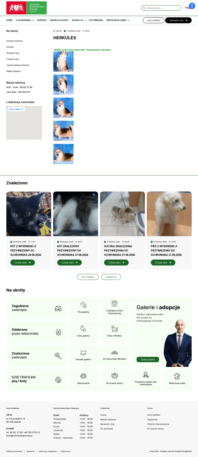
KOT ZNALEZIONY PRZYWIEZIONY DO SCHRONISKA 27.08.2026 (72, 250)
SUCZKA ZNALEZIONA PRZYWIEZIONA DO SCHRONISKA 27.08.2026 (119, 250)
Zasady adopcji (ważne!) (17, 65)
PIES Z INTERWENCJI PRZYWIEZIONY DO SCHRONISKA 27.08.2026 (166, 250)
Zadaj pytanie (148, 359)
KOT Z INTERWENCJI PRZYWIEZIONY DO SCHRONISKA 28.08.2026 (25, 250)
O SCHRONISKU (23, 20)
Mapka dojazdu (13, 71)
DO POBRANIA (96, 20)
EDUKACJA (77, 20)
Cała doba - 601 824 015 (18, 92)
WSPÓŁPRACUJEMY (116, 20)
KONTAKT (42, 20)
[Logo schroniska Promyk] (26, 7)
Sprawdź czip (12, 53)
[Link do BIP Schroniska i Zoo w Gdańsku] (188, 8)
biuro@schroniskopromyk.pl (19, 435)
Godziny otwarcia (14, 41)
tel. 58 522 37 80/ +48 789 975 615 (23, 432)
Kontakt (9, 47)
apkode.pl (188, 451)
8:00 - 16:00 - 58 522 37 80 (19, 87)
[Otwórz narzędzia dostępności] (192, 6)
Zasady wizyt (12, 59)
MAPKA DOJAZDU (59, 20)
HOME (9, 20)
